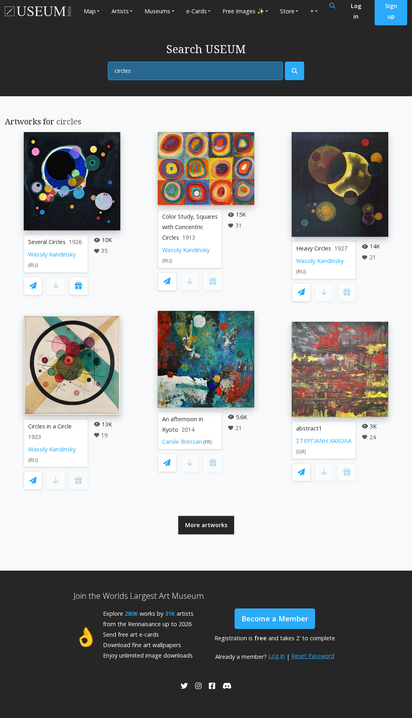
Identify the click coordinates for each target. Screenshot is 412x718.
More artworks (206, 525)
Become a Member (274, 618)
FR (207, 442)
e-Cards (196, 11)
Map (90, 11)
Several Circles (47, 242)
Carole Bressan (182, 441)
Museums (157, 11)
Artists (120, 11)
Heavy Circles (313, 248)
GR (301, 451)
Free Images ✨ (243, 11)
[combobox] (195, 71)
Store (287, 11)
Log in (276, 656)
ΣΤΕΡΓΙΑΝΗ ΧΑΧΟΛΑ (323, 441)
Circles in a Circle (50, 426)
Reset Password (312, 656)
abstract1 (309, 428)
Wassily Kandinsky (52, 254)
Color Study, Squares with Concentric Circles (190, 227)
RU (33, 265)
